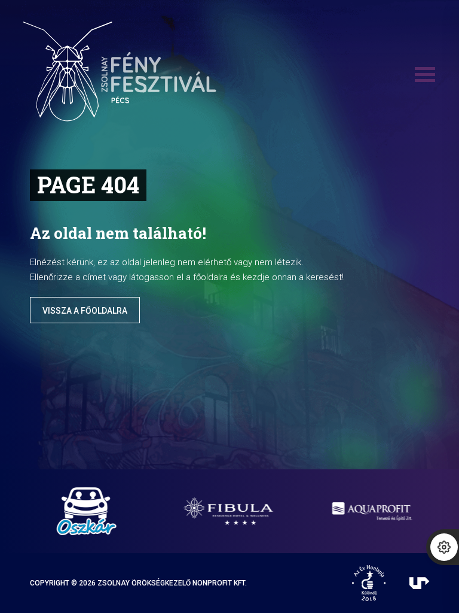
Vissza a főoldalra (84, 310)
